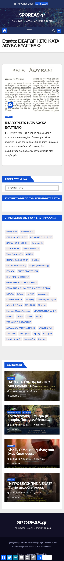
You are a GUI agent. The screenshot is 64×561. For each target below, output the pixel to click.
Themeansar (46, 547)
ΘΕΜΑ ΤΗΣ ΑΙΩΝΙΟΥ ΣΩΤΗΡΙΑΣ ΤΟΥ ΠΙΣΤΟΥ (28, 288)
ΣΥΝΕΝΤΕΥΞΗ (46, 328)
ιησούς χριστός (13, 339)
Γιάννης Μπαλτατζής (16, 265)
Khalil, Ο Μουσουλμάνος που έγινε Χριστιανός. (30, 452)
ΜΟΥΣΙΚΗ (30, 305)
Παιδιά (29, 316)
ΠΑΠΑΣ (9, 316)
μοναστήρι (29, 339)
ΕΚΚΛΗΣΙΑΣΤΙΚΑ (14, 412)
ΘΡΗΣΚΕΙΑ (27, 412)
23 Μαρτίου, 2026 (19, 391)
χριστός (42, 339)
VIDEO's (11, 446)
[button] (53, 30)
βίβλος (36, 333)
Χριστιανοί (11, 333)
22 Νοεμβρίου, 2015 (21, 459)
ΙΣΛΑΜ (20, 294)
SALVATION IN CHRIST (17, 243)
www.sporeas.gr (31, 248)
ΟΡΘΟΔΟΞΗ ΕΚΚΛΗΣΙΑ (45, 311)
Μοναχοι (42, 305)
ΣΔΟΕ (39, 316)
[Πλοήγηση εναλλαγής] (29, 30)
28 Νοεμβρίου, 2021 (21, 425)
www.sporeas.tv (14, 254)
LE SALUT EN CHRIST (41, 237)
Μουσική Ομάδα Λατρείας (18, 311)
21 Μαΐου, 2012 (15, 133)
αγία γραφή (24, 333)
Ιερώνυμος (43, 294)
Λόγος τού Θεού (14, 305)
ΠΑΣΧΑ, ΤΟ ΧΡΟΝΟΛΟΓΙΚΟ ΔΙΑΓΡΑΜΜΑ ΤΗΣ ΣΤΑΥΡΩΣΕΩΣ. (28, 386)
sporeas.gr (37, 243)
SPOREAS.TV (12, 248)
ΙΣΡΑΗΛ (30, 294)
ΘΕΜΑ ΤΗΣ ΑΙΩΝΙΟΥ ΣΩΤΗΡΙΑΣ (21, 282)
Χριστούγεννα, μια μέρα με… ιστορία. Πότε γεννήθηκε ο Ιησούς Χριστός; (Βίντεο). (29, 420)
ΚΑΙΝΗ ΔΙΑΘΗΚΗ (14, 299)
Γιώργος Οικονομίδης (39, 133)
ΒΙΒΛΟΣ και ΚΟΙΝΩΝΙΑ (17, 260)
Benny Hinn (11, 231)
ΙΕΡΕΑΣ (10, 294)
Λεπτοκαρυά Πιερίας (46, 299)
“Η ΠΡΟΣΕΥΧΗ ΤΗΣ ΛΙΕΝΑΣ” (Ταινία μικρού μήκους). (29, 485)
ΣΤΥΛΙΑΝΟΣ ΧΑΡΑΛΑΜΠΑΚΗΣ (20, 328)
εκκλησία (47, 333)
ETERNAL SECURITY (16, 237)
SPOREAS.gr (32, 15)
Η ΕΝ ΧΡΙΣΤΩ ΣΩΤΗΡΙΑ (17, 277)
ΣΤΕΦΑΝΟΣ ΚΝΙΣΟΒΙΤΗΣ (18, 322)
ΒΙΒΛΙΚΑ (9, 117)
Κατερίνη (30, 299)
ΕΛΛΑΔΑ (10, 271)
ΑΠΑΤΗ (29, 254)
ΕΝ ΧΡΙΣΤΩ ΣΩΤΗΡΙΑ (28, 271)
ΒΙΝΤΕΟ (35, 260)
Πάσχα (20, 316)
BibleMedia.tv (27, 231)
